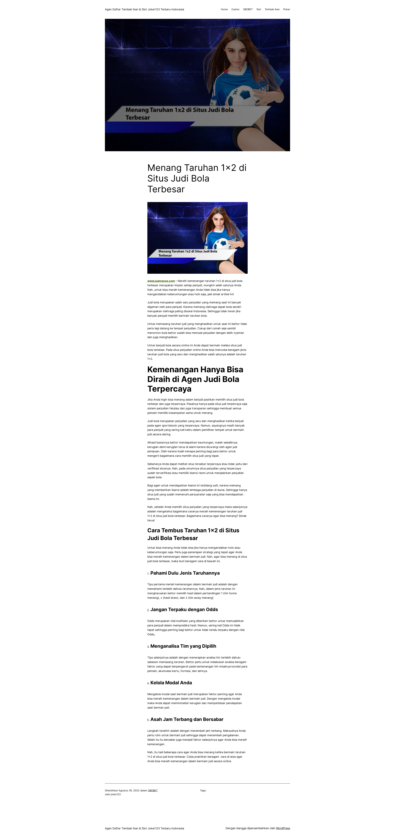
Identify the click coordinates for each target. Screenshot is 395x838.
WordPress (283, 828)
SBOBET (153, 790)
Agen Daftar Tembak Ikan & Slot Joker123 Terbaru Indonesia (144, 9)
